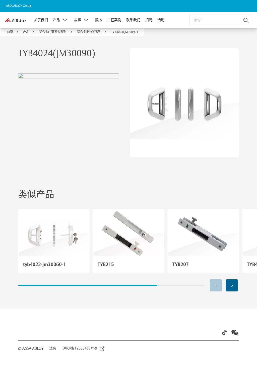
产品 (56, 20)
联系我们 (133, 20)
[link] (13, 32)
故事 (77, 20)
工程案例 (114, 20)
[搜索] (246, 20)
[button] (65, 20)
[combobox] (220, 20)
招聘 (148, 20)
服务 (98, 20)
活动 (160, 20)
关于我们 (41, 20)
